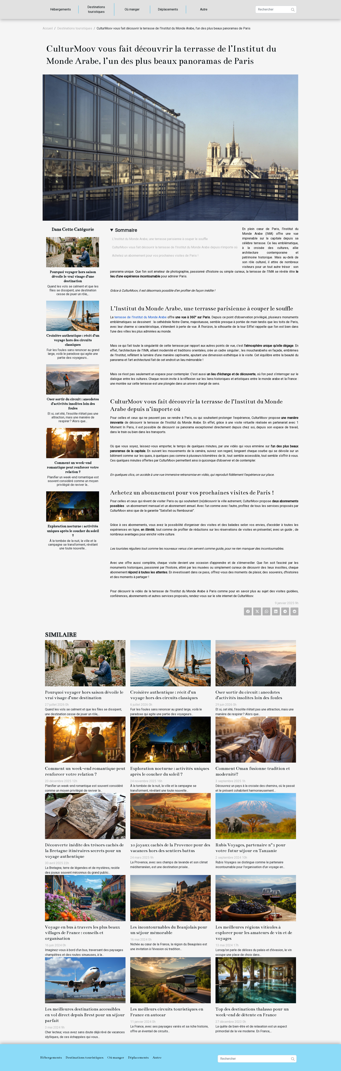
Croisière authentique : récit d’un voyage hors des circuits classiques (72, 340)
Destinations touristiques (96, 9)
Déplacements (168, 9)
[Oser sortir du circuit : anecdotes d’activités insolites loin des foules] (72, 379)
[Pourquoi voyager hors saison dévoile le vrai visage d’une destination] (72, 252)
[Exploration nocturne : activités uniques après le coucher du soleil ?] (72, 506)
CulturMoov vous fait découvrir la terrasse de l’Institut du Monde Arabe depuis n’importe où (174, 247)
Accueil (48, 28)
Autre (203, 9)
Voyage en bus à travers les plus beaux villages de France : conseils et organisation (82, 932)
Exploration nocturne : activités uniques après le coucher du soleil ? (73, 530)
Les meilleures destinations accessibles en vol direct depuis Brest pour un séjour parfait (85, 1014)
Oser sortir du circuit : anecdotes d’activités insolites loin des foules (73, 403)
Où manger (132, 9)
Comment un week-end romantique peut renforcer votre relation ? (73, 467)
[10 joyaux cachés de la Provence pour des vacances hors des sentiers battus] (170, 816)
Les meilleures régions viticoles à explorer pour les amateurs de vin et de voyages (253, 932)
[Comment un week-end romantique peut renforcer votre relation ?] (72, 443)
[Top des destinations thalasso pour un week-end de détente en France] (255, 980)
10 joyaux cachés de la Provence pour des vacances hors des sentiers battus (170, 847)
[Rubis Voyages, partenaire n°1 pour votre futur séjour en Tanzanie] (255, 816)
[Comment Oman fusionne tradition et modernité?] (255, 739)
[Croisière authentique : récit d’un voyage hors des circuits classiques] (72, 316)
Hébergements (60, 9)
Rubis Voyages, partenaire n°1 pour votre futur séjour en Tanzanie (250, 847)
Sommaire (126, 230)
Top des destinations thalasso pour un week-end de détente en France (252, 1011)
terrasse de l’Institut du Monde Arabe (140, 317)
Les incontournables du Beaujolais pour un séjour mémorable (168, 929)
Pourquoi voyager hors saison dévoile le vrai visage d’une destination (73, 276)
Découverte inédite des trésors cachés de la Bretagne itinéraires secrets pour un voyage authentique (84, 850)
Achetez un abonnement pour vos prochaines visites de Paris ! (155, 255)
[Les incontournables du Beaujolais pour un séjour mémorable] (170, 898)
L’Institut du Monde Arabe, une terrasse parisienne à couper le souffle (160, 239)
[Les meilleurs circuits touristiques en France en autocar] (170, 980)
